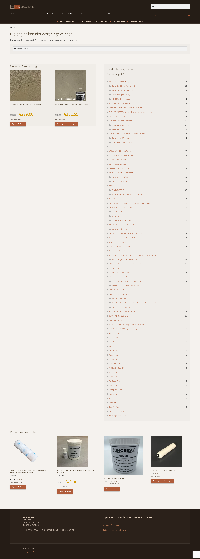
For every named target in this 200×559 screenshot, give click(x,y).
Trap (30, 14)
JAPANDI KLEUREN (115, 364)
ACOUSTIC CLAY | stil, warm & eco (120, 103)
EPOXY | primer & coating (117, 160)
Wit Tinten (112, 398)
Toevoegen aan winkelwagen (66, 124)
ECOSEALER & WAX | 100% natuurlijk (121, 155)
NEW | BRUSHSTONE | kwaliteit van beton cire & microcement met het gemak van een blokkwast (141, 238)
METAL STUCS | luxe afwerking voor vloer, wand (125, 207)
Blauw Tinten (113, 338)
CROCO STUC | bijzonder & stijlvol (120, 151)
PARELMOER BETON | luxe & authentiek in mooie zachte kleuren (130, 264)
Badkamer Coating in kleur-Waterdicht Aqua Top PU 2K (127, 108)
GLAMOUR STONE (118, 190)
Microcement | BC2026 (119, 229)
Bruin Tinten (113, 342)
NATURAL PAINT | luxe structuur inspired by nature (125, 233)
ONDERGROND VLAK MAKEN (118, 242)
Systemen (14, 14)
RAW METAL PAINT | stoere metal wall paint (126, 286)
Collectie (54, 14)
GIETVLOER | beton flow (120, 177)
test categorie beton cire (117, 416)
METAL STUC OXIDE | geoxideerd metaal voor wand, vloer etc (130, 203)
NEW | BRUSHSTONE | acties (121, 99)
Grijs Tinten (113, 350)
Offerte (110, 14)
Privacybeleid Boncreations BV (33, 552)
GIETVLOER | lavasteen (119, 181)
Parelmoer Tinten (115, 381)
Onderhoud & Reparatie (117, 251)
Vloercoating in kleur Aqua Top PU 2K (124, 259)
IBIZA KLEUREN (114, 359)
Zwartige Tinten (114, 407)
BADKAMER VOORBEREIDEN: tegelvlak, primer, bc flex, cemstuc (130, 112)
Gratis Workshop (114, 199)
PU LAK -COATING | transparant (119, 272)
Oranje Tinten (114, 372)
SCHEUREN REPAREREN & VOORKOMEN (122, 311)
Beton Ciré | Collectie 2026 (121, 129)
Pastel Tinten (113, 385)
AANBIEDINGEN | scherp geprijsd (119, 82)
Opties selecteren (18, 124)
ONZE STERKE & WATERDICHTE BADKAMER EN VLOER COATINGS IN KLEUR (133, 255)
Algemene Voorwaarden (111, 525)
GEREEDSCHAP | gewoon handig (120, 168)
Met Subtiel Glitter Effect (117, 368)
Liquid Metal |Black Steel (120, 212)
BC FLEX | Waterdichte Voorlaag (119, 116)
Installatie (71, 14)
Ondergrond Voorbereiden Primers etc (122, 246)
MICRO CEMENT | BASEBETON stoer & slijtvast (124, 225)
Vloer (23, 14)
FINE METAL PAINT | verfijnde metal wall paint (127, 281)
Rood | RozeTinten (115, 390)
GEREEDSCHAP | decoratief (118, 164)
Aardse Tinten (114, 333)
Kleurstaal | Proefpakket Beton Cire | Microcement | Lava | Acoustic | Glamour (137, 303)
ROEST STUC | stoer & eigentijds (120, 290)
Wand (46, 14)
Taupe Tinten (113, 394)
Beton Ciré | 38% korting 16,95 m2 (123, 86)
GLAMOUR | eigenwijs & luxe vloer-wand (122, 186)
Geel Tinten (113, 346)
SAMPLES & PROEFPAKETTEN (119, 294)
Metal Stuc (115, 216)
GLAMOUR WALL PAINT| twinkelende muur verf (127, 194)
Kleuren (64, 14)
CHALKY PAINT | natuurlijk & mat (122, 142)
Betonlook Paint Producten (121, 138)
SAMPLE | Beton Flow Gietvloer (122, 307)
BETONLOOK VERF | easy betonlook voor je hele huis (127, 134)
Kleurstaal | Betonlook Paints (121, 298)
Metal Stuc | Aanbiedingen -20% (122, 90)
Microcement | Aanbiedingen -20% (123, 95)
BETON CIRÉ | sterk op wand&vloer (120, 121)
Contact (91, 14)
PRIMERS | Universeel (116, 268)
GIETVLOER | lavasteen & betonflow (121, 173)
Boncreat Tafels (114, 147)
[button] (189, 228)
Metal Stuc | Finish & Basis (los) (122, 220)
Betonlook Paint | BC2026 (117, 411)
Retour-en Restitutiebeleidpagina (114, 530)
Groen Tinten (113, 355)
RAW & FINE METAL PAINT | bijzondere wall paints (125, 277)
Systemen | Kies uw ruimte (118, 320)
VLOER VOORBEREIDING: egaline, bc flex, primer (125, 329)
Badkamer (37, 14)
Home (14, 27)
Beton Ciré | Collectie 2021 (121, 125)
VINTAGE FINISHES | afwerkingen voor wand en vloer (126, 325)
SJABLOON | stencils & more (118, 316)
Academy (81, 14)
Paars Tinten (113, 377)
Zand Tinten (113, 403)
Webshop (101, 14)
